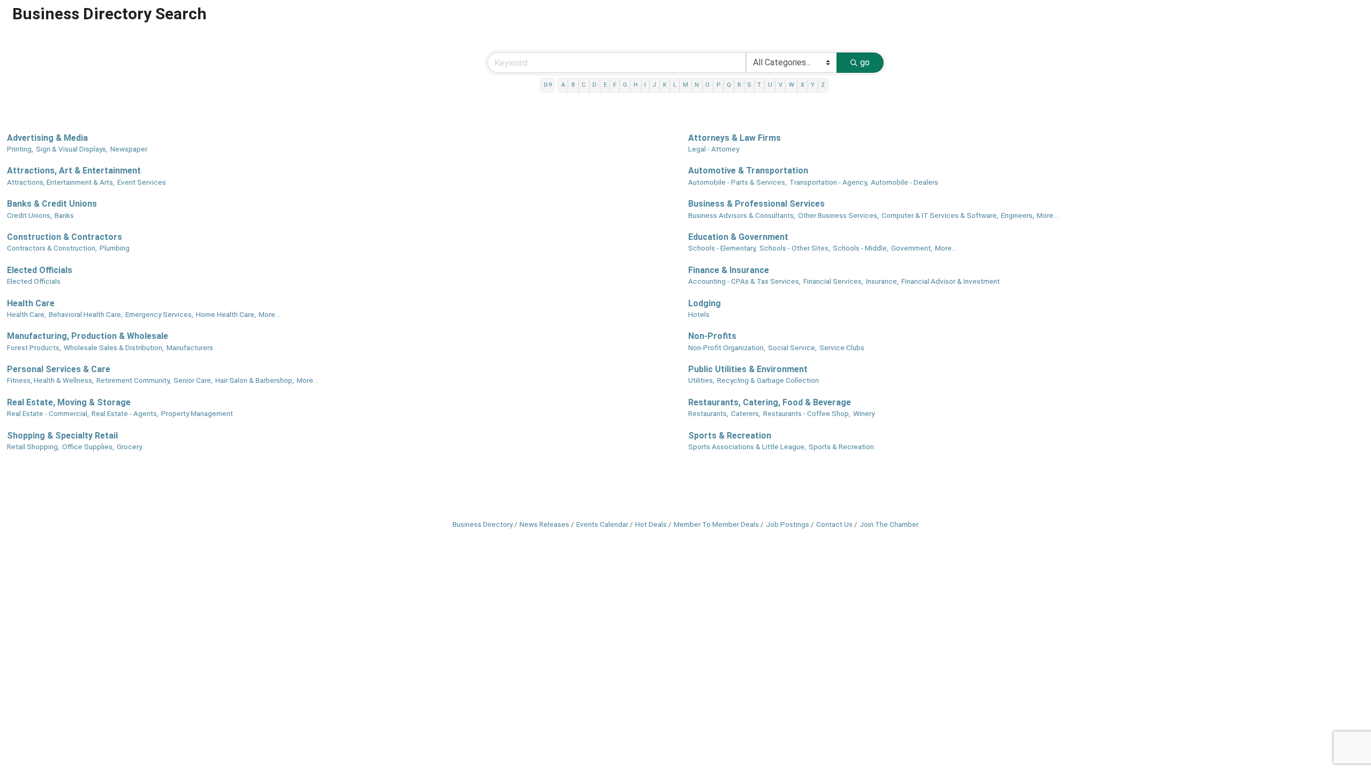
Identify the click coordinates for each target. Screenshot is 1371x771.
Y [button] (813, 84)
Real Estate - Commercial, (48, 413)
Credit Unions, (29, 215)
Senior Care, (193, 380)
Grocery (129, 446)
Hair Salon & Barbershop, (254, 380)
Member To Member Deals (716, 524)
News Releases (544, 524)
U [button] (770, 84)
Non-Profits (712, 336)
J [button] (654, 84)
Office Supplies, (88, 446)
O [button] (707, 84)
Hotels (699, 314)
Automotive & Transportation (748, 170)
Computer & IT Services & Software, (940, 215)
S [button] (749, 84)
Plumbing (115, 248)
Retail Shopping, (33, 446)
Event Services (141, 182)
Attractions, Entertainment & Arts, (61, 182)
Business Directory (483, 524)
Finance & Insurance (728, 270)
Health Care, (26, 314)
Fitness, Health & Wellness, (50, 380)
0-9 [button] (548, 84)
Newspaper (128, 149)
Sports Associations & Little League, (747, 446)
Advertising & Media (47, 138)
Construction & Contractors (64, 237)
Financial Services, (833, 281)
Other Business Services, (838, 215)
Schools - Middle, (860, 248)
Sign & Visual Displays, (72, 149)
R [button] (739, 84)
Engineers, (1017, 215)
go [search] (865, 62)
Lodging (704, 303)
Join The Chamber (889, 524)
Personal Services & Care (58, 369)
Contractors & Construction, (52, 248)
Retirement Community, (133, 380)
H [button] (636, 84)
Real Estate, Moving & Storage (69, 402)
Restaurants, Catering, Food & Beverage (769, 402)
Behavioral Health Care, (86, 314)
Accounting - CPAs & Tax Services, (744, 281)
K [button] (665, 84)
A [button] (563, 84)
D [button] (594, 84)
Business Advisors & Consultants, (741, 215)
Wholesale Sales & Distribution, (114, 347)
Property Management (197, 413)
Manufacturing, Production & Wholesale (87, 336)
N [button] (697, 84)
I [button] (645, 84)
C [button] (584, 84)
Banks (64, 215)
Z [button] (823, 84)
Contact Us (834, 524)
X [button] (802, 84)
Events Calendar (602, 524)
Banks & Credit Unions (52, 204)
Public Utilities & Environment (748, 369)
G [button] (625, 84)
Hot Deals (651, 524)
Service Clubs (841, 347)
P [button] (718, 84)
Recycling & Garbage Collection (768, 380)
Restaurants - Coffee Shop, (806, 413)
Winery (864, 413)
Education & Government (738, 237)
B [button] (573, 84)
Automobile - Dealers (904, 182)
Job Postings (787, 524)
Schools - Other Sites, (794, 248)
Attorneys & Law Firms (734, 138)
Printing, (20, 149)
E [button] (605, 84)
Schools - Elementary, (722, 248)
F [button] (614, 84)
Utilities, (701, 380)
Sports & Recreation (729, 435)
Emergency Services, (159, 314)
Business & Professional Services (756, 204)
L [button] (674, 84)
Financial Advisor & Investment (950, 281)
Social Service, (792, 347)
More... (1047, 215)
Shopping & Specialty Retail (62, 435)
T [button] (759, 84)
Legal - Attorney (713, 149)
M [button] (685, 84)
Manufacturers (190, 347)
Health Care (31, 303)
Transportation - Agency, (828, 182)
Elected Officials (39, 270)
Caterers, (745, 413)
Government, (911, 248)
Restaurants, (708, 413)
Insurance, (882, 281)
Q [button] (729, 84)
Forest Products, (34, 347)
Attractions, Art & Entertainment (74, 170)
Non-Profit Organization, (726, 347)
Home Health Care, (226, 314)
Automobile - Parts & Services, (737, 182)
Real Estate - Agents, (125, 413)
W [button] (791, 84)
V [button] (780, 84)
